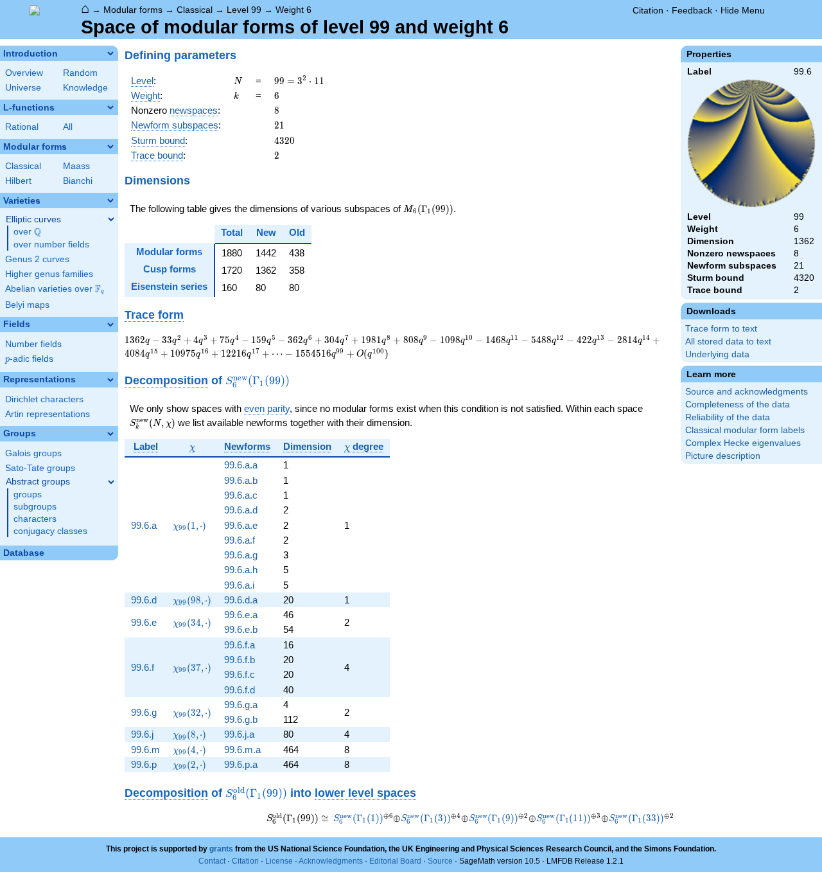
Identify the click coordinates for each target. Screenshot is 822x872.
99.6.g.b (241, 719)
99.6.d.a (241, 599)
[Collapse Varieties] (110, 200)
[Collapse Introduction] (110, 53)
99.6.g (144, 712)
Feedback (692, 10)
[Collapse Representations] (110, 380)
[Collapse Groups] (110, 434)
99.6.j (142, 734)
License (279, 861)
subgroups (35, 507)
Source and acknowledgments (746, 391)
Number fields (33, 344)
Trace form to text (721, 329)
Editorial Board (395, 861)
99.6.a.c (241, 495)
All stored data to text (728, 341)
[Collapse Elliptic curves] (111, 219)
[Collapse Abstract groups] (111, 482)
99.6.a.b (241, 480)
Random (80, 73)
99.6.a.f (239, 540)
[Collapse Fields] (110, 324)
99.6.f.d (239, 689)
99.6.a (144, 525)
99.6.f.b (239, 659)
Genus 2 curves (37, 259)
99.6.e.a (241, 614)
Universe (23, 88)
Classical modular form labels (745, 430)
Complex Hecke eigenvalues (743, 443)
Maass (76, 166)
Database (23, 553)
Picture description (722, 456)
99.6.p (144, 764)
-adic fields (29, 359)
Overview (24, 73)
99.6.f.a (239, 644)
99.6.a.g (241, 554)
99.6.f (142, 667)
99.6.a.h (241, 569)
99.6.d (144, 599)
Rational (22, 127)
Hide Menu (743, 10)
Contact (211, 861)
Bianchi (77, 181)
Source (440, 861)
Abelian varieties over (54, 289)
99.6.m (145, 749)
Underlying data (717, 354)
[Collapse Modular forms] (110, 146)
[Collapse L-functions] (110, 107)
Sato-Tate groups (40, 468)
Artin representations (47, 414)
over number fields (51, 244)
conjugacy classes (50, 531)
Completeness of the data (737, 404)
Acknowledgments (331, 861)
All (68, 127)
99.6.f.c (239, 674)
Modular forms (132, 9)
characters (35, 519)
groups (27, 494)
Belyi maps (27, 305)
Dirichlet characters (44, 399)
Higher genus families (49, 274)
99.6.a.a (241, 464)
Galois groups (33, 453)
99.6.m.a (242, 749)
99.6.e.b (241, 629)
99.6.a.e (241, 525)
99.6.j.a (239, 734)
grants (221, 848)
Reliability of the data (727, 417)
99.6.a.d (241, 509)
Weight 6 (293, 9)
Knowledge (85, 88)
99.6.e (144, 622)
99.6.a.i (239, 585)
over (27, 232)
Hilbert (18, 181)
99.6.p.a (241, 764)
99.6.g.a (241, 704)
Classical (195, 9)
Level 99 (244, 9)
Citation (648, 10)
